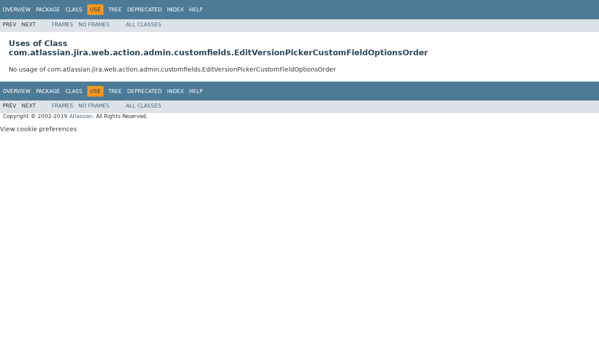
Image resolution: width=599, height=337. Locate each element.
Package (48, 10)
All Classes (143, 25)
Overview (17, 10)
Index (175, 10)
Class (73, 10)
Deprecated (144, 10)
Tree (115, 10)
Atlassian (81, 116)
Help (196, 10)
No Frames (94, 25)
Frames (62, 25)
